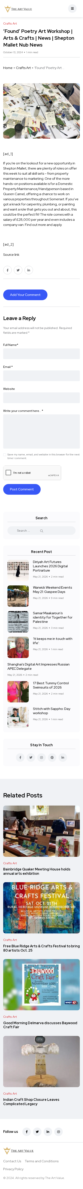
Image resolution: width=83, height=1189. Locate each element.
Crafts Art (23, 68)
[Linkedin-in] (48, 1132)
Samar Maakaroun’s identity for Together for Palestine (52, 617)
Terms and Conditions (42, 1161)
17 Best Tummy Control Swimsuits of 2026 (51, 685)
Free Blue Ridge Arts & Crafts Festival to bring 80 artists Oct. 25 (41, 948)
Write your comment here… (23, 411)
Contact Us (12, 1161)
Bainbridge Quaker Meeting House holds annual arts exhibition (36, 871)
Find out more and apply (43, 224)
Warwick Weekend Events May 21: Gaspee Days (52, 589)
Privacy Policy (13, 1169)
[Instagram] (58, 1132)
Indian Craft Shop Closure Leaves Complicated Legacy (31, 1102)
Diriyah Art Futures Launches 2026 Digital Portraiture (50, 566)
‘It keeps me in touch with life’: (52, 640)
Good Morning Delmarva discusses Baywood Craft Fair (40, 1025)
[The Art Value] (18, 8)
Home (8, 68)
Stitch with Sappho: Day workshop (51, 710)
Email (8, 367)
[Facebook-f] (26, 1132)
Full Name (10, 345)
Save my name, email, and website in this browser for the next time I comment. (43, 456)
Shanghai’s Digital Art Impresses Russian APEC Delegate (38, 666)
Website (9, 389)
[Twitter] (37, 1132)
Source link (11, 254)
